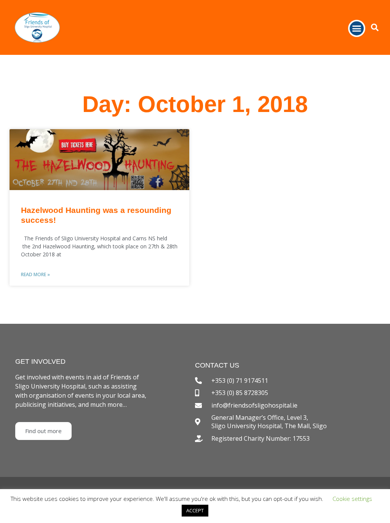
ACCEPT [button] (195, 510)
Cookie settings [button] (352, 498)
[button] (357, 28)
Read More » (35, 274)
